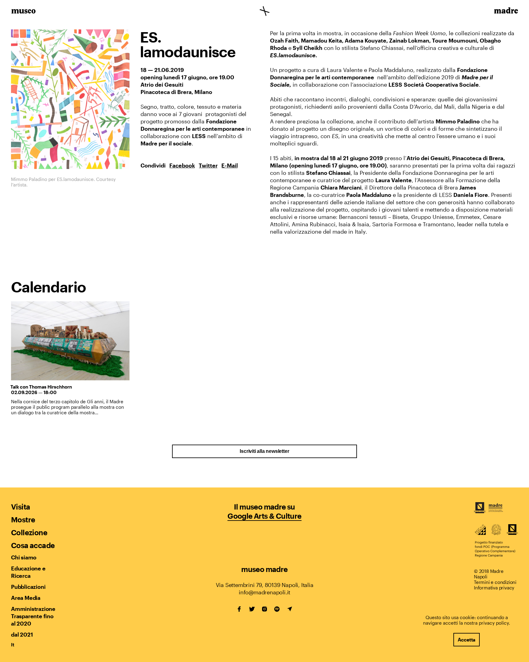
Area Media (25, 597)
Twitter (208, 165)
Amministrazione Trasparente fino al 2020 (33, 616)
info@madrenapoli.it (264, 592)
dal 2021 (22, 634)
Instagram (264, 609)
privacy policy (494, 623)
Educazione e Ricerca (28, 572)
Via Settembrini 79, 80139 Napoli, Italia (264, 584)
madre (505, 11)
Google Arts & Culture (264, 515)
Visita (20, 506)
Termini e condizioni (495, 582)
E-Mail (229, 165)
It (12, 644)
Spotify (277, 609)
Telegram (289, 609)
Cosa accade (32, 545)
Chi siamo (23, 557)
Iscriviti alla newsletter (264, 451)
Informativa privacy (494, 587)
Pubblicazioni (28, 586)
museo (23, 11)
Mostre (23, 519)
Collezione (29, 532)
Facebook (182, 165)
